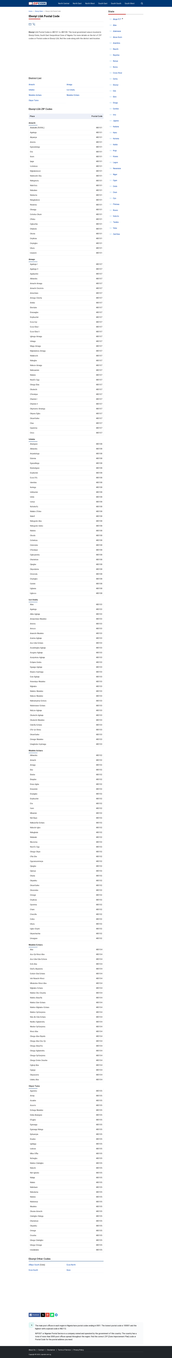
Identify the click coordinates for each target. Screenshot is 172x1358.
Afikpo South (34, 1265)
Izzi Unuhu (71, 90)
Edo (114, 91)
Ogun (115, 180)
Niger (115, 174)
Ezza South (33, 1270)
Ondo (115, 186)
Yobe (115, 228)
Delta (115, 79)
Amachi (32, 84)
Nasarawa (117, 168)
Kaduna (116, 126)
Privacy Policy (78, 1350)
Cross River (117, 73)
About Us (32, 1350)
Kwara (115, 156)
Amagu (69, 84)
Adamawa (117, 31)
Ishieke (32, 90)
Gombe (116, 109)
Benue (115, 61)
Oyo (114, 198)
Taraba (116, 222)
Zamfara (116, 234)
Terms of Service (64, 1350)
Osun (115, 192)
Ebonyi (115, 85)
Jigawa (116, 121)
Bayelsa (116, 55)
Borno (115, 67)
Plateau (116, 204)
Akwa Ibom (117, 37)
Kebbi (115, 144)
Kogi (115, 150)
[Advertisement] (66, 58)
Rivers (115, 210)
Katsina (116, 138)
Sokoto (116, 216)
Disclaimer (51, 1350)
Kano (115, 132)
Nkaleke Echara (73, 95)
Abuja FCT (117, 19)
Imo (114, 115)
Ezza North (71, 1265)
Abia (114, 25)
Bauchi (115, 49)
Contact (41, 1350)
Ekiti (114, 97)
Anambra (116, 43)
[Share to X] (43, 1315)
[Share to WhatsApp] (52, 1315)
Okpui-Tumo (34, 100)
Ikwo (69, 1270)
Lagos (115, 162)
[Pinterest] (47, 1315)
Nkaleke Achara (35, 95)
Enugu (115, 103)
